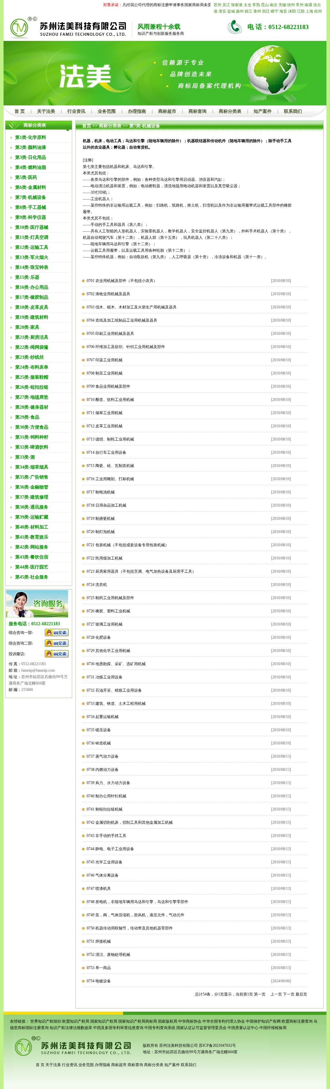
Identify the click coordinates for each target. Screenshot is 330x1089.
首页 (86, 125)
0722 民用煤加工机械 (104, 558)
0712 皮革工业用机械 (104, 426)
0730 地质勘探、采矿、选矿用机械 (116, 664)
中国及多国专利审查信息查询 (118, 1028)
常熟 (256, 5)
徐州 (291, 5)
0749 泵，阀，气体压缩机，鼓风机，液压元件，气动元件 (135, 915)
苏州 (217, 5)
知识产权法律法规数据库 (71, 1028)
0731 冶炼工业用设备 (104, 677)
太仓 (247, 5)
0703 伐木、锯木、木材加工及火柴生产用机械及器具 (132, 307)
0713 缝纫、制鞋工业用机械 (110, 439)
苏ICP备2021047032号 (217, 1045)
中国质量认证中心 (243, 1028)
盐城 (231, 11)
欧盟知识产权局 (75, 1021)
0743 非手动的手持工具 (106, 835)
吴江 (226, 5)
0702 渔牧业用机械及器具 (108, 294)
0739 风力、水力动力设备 (108, 783)
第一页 (260, 994)
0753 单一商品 (99, 968)
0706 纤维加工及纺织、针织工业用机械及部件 (126, 347)
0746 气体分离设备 (103, 875)
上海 (309, 11)
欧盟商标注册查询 (297, 1021)
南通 (308, 5)
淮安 (222, 11)
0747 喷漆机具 (99, 888)
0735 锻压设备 (99, 730)
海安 (283, 11)
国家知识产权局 (103, 1021)
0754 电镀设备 (99, 981)
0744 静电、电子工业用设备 (110, 849)
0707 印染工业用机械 (104, 360)
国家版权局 (167, 1021)
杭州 (318, 11)
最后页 (301, 994)
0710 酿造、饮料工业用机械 (110, 399)
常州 (300, 5)
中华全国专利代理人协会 (223, 1021)
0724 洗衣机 (97, 584)
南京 (273, 5)
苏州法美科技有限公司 (178, 1045)
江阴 (301, 11)
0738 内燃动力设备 (103, 769)
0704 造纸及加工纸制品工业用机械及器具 (122, 320)
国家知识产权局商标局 (137, 1021)
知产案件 (263, 111)
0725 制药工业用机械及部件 (110, 598)
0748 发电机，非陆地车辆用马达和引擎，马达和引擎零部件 (137, 901)
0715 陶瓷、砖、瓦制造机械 (110, 465)
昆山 (265, 5)
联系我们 (293, 111)
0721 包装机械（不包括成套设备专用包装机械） (128, 545)
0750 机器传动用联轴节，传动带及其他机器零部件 (130, 928)
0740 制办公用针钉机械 (106, 796)
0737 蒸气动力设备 (103, 756)
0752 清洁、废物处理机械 (108, 954)
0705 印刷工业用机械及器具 (110, 333)
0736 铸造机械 (99, 743)
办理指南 (137, 111)
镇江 (248, 11)
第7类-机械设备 (144, 125)
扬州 (240, 11)
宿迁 (266, 11)
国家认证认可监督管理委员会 (201, 1028)
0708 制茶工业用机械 (104, 373)
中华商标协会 (189, 1021)
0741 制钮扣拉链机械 (104, 809)
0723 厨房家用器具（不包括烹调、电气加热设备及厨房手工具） (141, 571)
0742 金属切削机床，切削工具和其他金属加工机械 (130, 822)
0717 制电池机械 (101, 492)
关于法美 (46, 111)
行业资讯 (76, 111)
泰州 (257, 11)
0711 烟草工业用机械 (104, 413)
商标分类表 (230, 111)
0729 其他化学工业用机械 (108, 650)
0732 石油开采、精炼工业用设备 (114, 690)
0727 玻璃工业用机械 (104, 624)
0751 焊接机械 (99, 941)
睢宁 (274, 11)
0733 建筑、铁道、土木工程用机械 (116, 703)
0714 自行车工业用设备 (106, 452)
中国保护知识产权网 (263, 1021)
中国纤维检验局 (272, 1028)
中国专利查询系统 (159, 1028)
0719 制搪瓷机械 (101, 518)
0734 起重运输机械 (103, 717)
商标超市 (167, 111)
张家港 (237, 5)
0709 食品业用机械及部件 (108, 386)
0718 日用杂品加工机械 (106, 505)
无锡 (282, 5)
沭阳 (292, 11)
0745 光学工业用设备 (104, 862)
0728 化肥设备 (99, 637)
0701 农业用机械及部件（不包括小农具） (122, 280)
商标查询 (198, 111)
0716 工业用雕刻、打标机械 (110, 479)
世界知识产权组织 (45, 1021)
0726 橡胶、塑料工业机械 (108, 611)
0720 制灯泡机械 (101, 532)
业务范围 (107, 111)
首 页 (20, 111)
